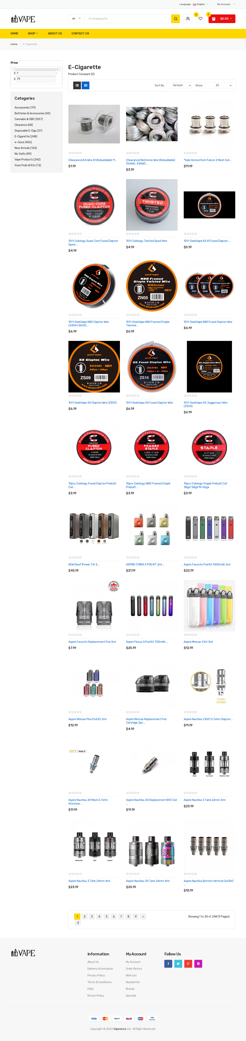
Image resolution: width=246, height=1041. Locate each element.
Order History (134, 968)
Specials (131, 995)
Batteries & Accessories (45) (32, 113)
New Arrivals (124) (26, 148)
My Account (133, 962)
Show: (199, 85)
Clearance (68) (24, 125)
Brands (130, 989)
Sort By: (160, 85)
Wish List (131, 975)
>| (78, 922)
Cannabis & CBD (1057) (29, 119)
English (192, 4)
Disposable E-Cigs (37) (28, 130)
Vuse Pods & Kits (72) (28, 165)
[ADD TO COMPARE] (96, 162)
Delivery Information (100, 968)
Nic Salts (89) (23, 153)
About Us (93, 962)
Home (14, 44)
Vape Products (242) (28, 159)
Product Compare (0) (81, 74)
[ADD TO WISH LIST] (103, 162)
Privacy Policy (96, 975)
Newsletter (133, 982)
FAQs (90, 989)
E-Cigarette (30, 44)
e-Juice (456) (23, 142)
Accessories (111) (25, 107)
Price (14, 62)
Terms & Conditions (99, 982)
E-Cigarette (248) (26, 136)
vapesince (120, 1029)
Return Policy (95, 995)
